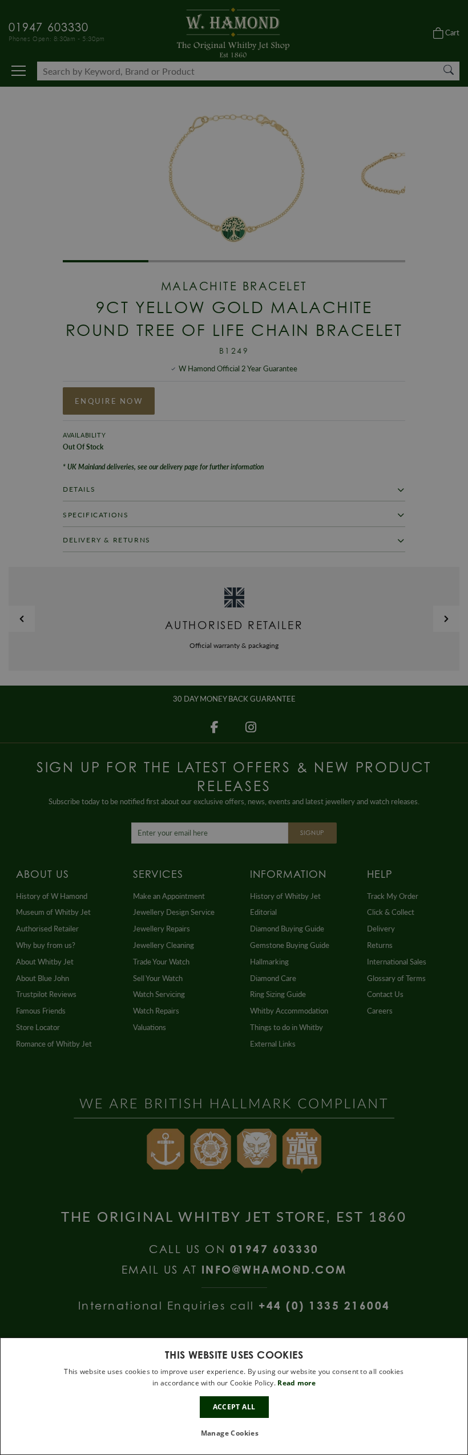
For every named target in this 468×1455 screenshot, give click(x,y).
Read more (296, 1383)
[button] (234, 1433)
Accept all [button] (234, 1407)
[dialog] (234, 1396)
